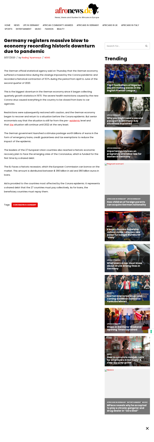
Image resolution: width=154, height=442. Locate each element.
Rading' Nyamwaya (31, 57)
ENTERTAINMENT (23, 29)
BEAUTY (60, 29)
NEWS (17, 25)
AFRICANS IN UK (110, 25)
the (12, 124)
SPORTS (8, 29)
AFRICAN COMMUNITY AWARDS (58, 25)
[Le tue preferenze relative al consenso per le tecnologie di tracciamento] (151, 331)
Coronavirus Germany (24, 205)
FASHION (49, 29)
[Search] (146, 45)
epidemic (74, 120)
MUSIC (38, 29)
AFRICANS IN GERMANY (88, 25)
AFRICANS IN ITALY (130, 25)
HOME (7, 25)
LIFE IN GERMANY (31, 25)
